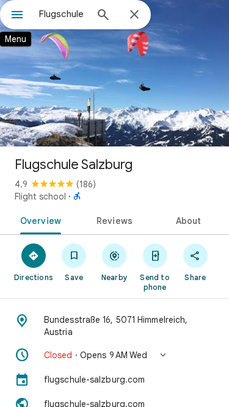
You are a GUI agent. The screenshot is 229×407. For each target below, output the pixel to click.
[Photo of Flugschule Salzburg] (114, 73)
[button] (114, 355)
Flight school (40, 196)
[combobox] (62, 14)
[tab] (38, 219)
